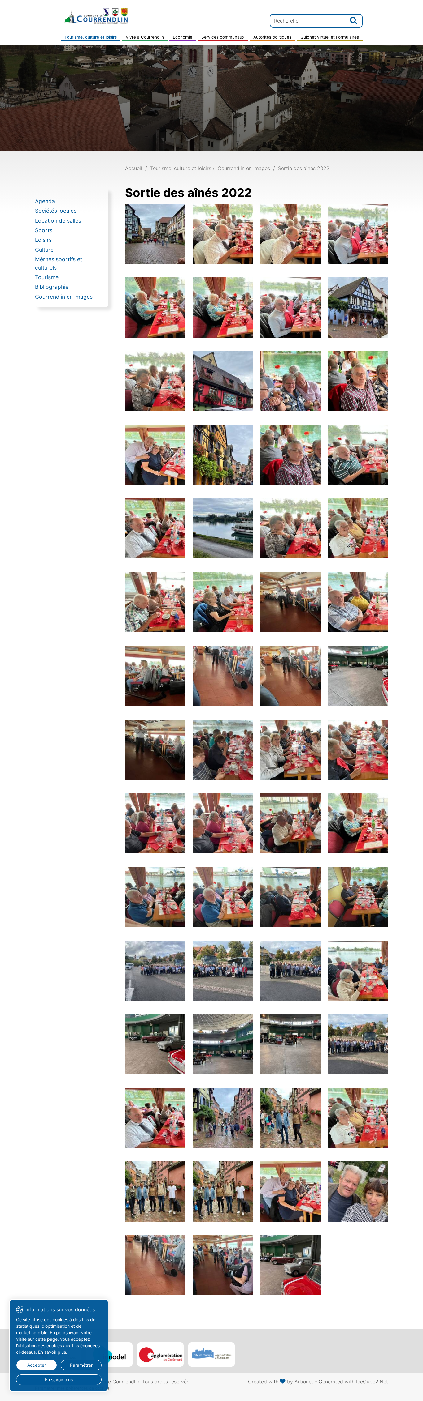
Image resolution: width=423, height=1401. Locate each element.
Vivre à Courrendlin (145, 37)
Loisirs (43, 240)
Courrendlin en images (64, 296)
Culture (44, 249)
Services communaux (222, 37)
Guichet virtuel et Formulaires (329, 37)
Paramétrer (81, 1365)
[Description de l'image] (155, 234)
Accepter (36, 1365)
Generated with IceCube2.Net (353, 1381)
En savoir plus (59, 1379)
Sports (43, 230)
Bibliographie (51, 287)
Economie (182, 37)
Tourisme (47, 277)
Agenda (45, 201)
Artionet (303, 1381)
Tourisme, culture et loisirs (90, 37)
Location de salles (58, 220)
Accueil (133, 168)
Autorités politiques (272, 37)
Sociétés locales (55, 210)
